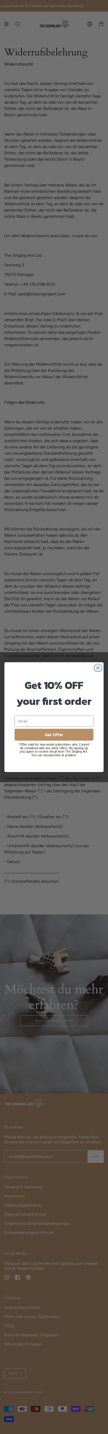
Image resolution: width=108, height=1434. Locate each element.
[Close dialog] (98, 667)
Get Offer (54, 734)
